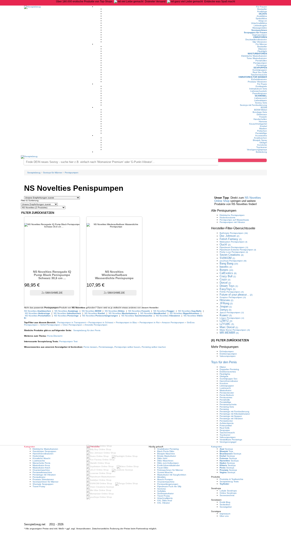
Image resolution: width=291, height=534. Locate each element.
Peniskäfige (261, 133)
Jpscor (232, 312)
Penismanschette (228, 404)
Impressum (225, 513)
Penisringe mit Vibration (231, 418)
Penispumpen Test (68, 341)
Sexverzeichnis (227, 495)
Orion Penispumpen (72, 325)
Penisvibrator (39, 477)
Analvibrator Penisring (168, 449)
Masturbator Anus (41, 465)
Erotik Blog (225, 502)
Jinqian (226, 306)
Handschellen (260, 119)
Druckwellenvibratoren (256, 39)
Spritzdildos (261, 18)
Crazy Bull (228, 276)
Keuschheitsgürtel (258, 124)
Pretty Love (234, 252)
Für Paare (262, 84)
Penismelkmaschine (42, 472)
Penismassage (106, 347)
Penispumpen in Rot (150, 322)
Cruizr (225, 279)
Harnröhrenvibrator (229, 381)
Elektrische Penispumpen (232, 215)
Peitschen (262, 131)
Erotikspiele (261, 86)
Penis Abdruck (227, 395)
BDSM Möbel (260, 110)
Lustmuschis (39, 460)
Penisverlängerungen (167, 484)
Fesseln (263, 117)
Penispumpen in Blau (126, 322)
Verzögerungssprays (257, 149)
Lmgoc (232, 318)
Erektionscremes (228, 371)
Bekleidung (261, 152)
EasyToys (227, 289)
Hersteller (233, 228)
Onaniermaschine (41, 470)
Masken (263, 128)
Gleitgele (224, 376)
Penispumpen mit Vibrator (232, 222)
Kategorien (216, 446)
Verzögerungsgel (228, 442)
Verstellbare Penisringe (231, 439)
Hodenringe (38, 456)
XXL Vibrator (163, 503)
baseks (226, 266)
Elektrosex (262, 114)
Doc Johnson (229, 235)
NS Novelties (37, 311)
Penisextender (227, 393)
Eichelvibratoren (259, 79)
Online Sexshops (228, 493)
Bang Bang (229, 263)
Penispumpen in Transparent (71, 322)
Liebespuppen (227, 386)
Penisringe (261, 65)
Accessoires (261, 135)
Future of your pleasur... (236, 294)
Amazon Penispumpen (173, 322)
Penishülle (225, 400)
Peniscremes (226, 397)
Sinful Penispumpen (50, 325)
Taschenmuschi (227, 432)
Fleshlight (262, 51)
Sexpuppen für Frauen (255, 32)
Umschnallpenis (165, 498)
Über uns (224, 516)
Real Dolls (224, 428)
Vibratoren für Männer (252, 77)
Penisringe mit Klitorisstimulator (235, 414)
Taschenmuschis (259, 74)
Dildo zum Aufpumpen (168, 463)
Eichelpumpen (227, 351)
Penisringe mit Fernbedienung (234, 411)
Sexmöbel (261, 96)
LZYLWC (227, 324)
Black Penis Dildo (165, 451)
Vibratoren (260, 37)
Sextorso (161, 489)
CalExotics (228, 273)
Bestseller (262, 9)
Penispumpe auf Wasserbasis (234, 220)
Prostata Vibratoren (257, 81)
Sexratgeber (226, 507)
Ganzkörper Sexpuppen (44, 451)
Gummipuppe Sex (228, 379)
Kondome (262, 145)
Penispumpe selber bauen (127, 347)
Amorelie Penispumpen (96, 325)
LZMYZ (226, 320)
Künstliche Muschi (41, 458)
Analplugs (262, 11)
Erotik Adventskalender (168, 465)
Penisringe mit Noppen (231, 416)
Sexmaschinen (259, 30)
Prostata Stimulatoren (43, 479)
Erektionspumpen (228, 354)
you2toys (233, 261)
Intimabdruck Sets (258, 89)
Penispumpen (260, 63)
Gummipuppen (259, 70)
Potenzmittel (226, 425)
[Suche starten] (242, 160)
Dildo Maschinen (165, 460)
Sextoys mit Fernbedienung (253, 105)
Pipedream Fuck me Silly (169, 486)
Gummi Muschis (165, 472)
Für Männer (261, 44)
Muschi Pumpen (165, 479)
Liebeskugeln (260, 25)
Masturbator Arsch (41, 468)
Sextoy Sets (261, 103)
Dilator (223, 367)
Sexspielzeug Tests (229, 481)
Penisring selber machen (154, 347)
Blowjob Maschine (166, 453)
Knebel (263, 126)
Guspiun (233, 297)
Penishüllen (261, 60)
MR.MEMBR (229, 332)
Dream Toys (229, 285)
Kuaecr (226, 315)
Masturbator (225, 390)
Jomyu (225, 309)
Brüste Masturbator (166, 456)
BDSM (264, 107)
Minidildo (161, 477)
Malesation (233, 242)
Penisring (224, 409)
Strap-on (262, 21)
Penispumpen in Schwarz (100, 322)
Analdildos (262, 16)
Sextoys (226, 449)
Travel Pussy (39, 486)
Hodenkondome (227, 217)
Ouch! (225, 244)
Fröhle (232, 292)
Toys (226, 451)
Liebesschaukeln (258, 91)
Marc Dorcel (229, 327)
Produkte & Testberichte (231, 479)
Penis (54, 336)
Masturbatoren (257, 53)
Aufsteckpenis (226, 423)
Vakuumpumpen (228, 356)
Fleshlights (225, 374)
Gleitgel (263, 142)
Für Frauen (261, 7)
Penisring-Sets (227, 407)
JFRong (226, 303)
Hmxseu (226, 300)
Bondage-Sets (260, 112)
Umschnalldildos (259, 23)
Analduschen (260, 138)
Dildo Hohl (162, 458)
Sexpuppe (225, 430)
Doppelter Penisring (229, 369)
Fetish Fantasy (231, 239)
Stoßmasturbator (165, 493)
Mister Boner (235, 330)
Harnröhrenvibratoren (43, 453)
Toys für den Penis (224, 362)
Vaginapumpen (259, 35)
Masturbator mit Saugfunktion (171, 475)
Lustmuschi (225, 388)
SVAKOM (227, 258)
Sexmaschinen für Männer (45, 482)
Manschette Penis (41, 463)
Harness (263, 121)
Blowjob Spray (260, 140)
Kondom (224, 383)
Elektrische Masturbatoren (254, 56)
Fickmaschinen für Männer (170, 470)
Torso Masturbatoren (257, 58)
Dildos (263, 14)
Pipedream (234, 247)
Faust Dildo (162, 468)
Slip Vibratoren (259, 42)
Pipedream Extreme (238, 249)
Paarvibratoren (259, 93)
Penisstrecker (226, 421)
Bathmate (234, 233)
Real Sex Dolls (260, 72)
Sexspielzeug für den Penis (86, 330)
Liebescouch (260, 98)
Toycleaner (261, 147)
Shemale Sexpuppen (43, 484)
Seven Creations (231, 254)
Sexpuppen (260, 67)
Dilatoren (262, 49)
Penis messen (90, 347)
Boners (226, 269)
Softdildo (161, 491)
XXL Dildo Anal (164, 500)
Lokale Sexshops (228, 491)
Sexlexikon (225, 504)
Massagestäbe (259, 28)
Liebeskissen (260, 100)
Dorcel (225, 282)
